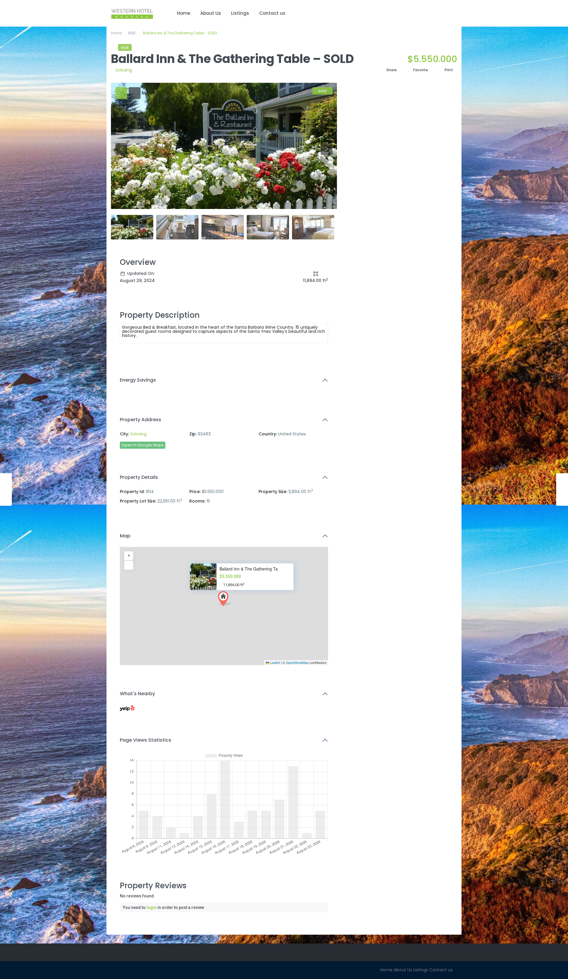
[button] (224, 598)
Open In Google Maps (143, 445)
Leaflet (274, 662)
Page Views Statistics (145, 740)
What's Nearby (137, 693)
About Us (210, 13)
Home (183, 13)
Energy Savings (138, 380)
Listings (240, 13)
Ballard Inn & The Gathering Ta (249, 568)
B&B (131, 32)
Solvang (124, 70)
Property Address (140, 419)
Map (125, 535)
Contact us (272, 13)
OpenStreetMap (297, 662)
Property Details (139, 477)
